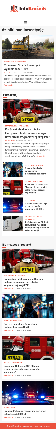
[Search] (52, 22)
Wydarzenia (24, 126)
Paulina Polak (9, 73)
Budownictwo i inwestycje (15, 62)
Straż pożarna (11, 126)
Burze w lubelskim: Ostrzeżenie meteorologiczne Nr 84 (13, 169)
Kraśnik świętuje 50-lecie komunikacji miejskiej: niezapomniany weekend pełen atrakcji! (13, 223)
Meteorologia (37, 165)
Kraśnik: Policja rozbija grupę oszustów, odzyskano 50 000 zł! (13, 205)
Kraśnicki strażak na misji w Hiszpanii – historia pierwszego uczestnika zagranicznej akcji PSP (28, 111)
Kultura (28, 181)
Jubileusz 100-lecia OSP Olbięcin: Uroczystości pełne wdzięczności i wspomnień (13, 187)
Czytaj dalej (8, 85)
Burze (27, 165)
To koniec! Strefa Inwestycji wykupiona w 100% (28, 47)
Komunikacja (30, 217)
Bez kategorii (30, 200)
